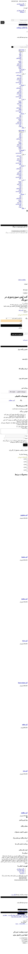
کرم (14, 400)
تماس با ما (21, 871)
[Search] (2, 22)
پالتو (20, 55)
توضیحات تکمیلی (21, 391)
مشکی (10, 400)
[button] (14, 8)
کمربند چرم (18, 72)
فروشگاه (22, 5)
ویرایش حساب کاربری (14, 915)
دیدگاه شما (24, 427)
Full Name (24, 938)
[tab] (21, 391)
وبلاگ (23, 127)
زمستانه (22, 113)
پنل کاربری (24, 915)
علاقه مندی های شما (16, 916)
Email (25, 941)
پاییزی (22, 99)
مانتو (20, 54)
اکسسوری (21, 69)
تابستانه (22, 85)
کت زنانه (19, 63)
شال (20, 71)
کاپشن (19, 66)
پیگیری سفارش (20, 3)
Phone (25, 939)
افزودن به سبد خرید (17, 334)
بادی (20, 52)
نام (26, 436)
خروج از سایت (21, 913)
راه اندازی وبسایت (22, 911)
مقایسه (25, 293)
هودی (20, 56)
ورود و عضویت (23, 24)
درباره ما (22, 873)
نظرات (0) (12, 391)
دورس (19, 61)
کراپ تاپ (19, 65)
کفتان (20, 68)
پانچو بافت (18, 58)
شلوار (20, 62)
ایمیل (25, 438)
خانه (26, 232)
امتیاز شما (24, 426)
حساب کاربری (20, 870)
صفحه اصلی (21, 49)
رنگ (26, 318)
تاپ (20, 59)
